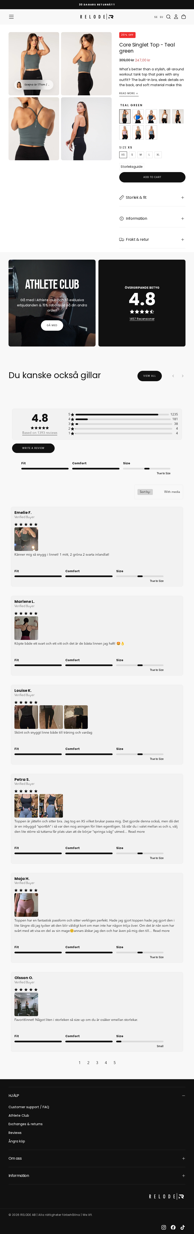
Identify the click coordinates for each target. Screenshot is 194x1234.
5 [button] (115, 1063)
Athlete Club (19, 1115)
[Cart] (183, 17)
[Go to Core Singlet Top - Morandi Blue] (151, 132)
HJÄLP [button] (14, 1095)
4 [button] (106, 1063)
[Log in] (176, 17)
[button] (11, 17)
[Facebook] (173, 1227)
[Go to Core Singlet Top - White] (164, 116)
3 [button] (97, 1063)
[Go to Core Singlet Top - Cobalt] (138, 116)
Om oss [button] (15, 1158)
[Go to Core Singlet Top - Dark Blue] (151, 116)
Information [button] (19, 1175)
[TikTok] (182, 1227)
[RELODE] (166, 1196)
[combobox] (158, 492)
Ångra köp (17, 1141)
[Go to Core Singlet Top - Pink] (124, 132)
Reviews (15, 1132)
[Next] (182, 376)
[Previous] (173, 376)
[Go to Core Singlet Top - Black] (177, 116)
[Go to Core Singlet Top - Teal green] (124, 116)
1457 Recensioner (142, 319)
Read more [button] (136, 831)
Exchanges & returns (26, 1124)
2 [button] (88, 1063)
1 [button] (80, 1063)
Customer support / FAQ (29, 1107)
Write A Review (33, 448)
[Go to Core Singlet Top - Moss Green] (138, 132)
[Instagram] (164, 1227)
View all (149, 376)
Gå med (52, 325)
